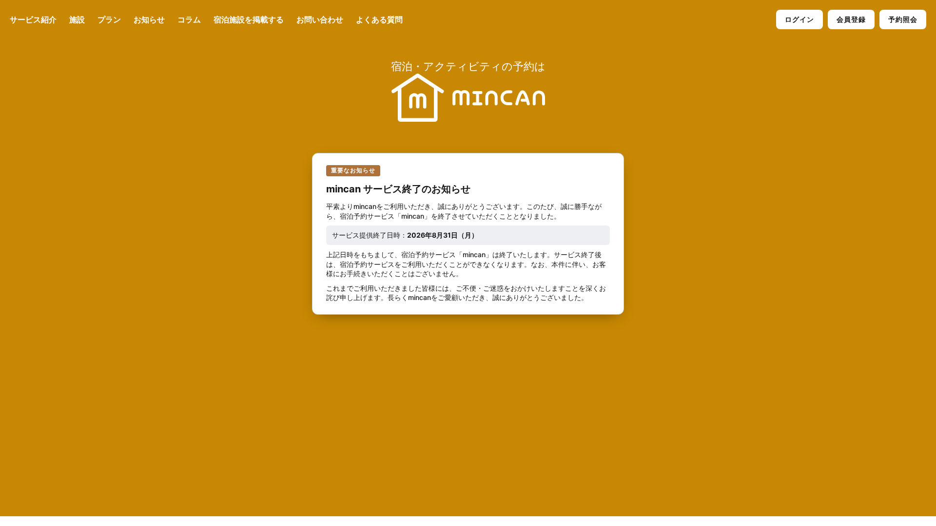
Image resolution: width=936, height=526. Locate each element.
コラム (189, 19)
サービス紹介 (33, 19)
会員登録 (851, 19)
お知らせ (149, 19)
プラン (109, 19)
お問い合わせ (319, 19)
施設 (77, 19)
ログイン (799, 19)
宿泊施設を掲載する (249, 19)
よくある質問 (379, 19)
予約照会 (902, 19)
